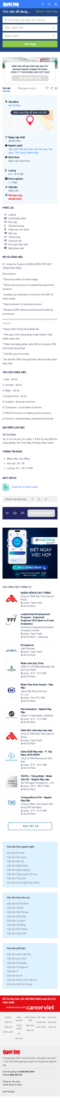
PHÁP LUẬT (8, 1032)
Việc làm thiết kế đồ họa (19, 984)
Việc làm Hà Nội (15, 907)
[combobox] (30, 19)
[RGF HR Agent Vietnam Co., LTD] (11, 781)
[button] (49, 3)
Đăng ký (40, 11)
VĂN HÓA (30, 1025)
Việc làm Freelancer (17, 967)
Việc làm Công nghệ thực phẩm (23, 882)
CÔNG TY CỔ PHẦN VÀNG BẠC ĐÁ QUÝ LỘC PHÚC (37, 668)
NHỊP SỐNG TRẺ (30, 1019)
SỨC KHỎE (41, 1027)
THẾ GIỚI (8, 1027)
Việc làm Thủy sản (16, 878)
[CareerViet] (40, 1007)
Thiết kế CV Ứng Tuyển (25, 486)
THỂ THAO (41, 1017)
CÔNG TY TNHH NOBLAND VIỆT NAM (30, 72)
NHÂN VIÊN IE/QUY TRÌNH (36, 592)
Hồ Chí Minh (14, 105)
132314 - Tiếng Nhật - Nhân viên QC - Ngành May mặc (36, 777)
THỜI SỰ (8, 1022)
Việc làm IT (12, 971)
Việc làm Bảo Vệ (15, 861)
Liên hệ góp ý (8, 1091)
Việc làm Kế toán (15, 852)
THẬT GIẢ (52, 1027)
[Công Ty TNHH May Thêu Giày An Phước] (11, 598)
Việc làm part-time (16, 958)
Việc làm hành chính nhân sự (22, 979)
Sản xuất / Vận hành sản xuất (23, 149)
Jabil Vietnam (28, 648)
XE (19, 1033)
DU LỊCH (19, 1038)
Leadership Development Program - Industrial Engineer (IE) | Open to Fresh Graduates (37, 618)
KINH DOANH (19, 1019)
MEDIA (8, 1017)
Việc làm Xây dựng (16, 857)
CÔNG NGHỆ (19, 1027)
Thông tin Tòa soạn (11, 1081)
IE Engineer (27, 644)
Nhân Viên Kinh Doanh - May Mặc (37, 686)
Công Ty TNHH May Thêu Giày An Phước (37, 598)
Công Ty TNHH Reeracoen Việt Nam (36, 760)
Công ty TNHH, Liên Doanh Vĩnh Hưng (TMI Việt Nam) (37, 806)
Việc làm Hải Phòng (17, 928)
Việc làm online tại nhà (19, 954)
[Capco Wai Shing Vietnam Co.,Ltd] (11, 690)
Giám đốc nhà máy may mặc (36, 730)
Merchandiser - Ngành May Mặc (36, 710)
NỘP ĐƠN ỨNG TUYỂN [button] (30, 78)
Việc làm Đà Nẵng (16, 924)
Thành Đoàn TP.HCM (12, 1084)
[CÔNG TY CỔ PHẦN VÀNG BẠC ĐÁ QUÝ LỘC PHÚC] (11, 668)
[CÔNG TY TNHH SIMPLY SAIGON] (11, 714)
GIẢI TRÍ (30, 1030)
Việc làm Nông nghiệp (18, 869)
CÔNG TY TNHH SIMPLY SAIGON (37, 715)
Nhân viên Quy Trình (32, 663)
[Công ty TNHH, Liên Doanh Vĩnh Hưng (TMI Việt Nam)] (11, 803)
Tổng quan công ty (27, 88)
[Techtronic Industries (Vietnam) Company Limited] (11, 619)
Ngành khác (33, 152)
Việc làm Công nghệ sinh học (22, 874)
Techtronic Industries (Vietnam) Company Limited (37, 629)
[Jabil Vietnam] (11, 650)
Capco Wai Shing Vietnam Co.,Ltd (34, 693)
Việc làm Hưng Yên (16, 933)
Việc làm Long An (16, 920)
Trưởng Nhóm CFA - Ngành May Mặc (36, 799)
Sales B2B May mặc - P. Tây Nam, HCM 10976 (36, 753)
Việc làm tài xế (14, 975)
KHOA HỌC (41, 1022)
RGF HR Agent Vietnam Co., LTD (37, 782)
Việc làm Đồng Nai (16, 916)
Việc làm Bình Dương (17, 911)
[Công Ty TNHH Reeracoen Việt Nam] (11, 757)
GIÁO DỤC (52, 1017)
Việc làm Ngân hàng (17, 865)
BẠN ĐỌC (52, 1022)
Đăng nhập (52, 11)
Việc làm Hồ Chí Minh (18, 903)
